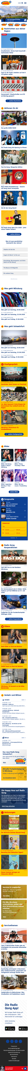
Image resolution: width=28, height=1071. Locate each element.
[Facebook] (7, 1041)
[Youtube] (16, 1041)
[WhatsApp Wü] (20, 1041)
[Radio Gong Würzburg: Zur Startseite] (6, 3)
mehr (24, 700)
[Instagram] (12, 1041)
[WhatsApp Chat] (25, 20)
